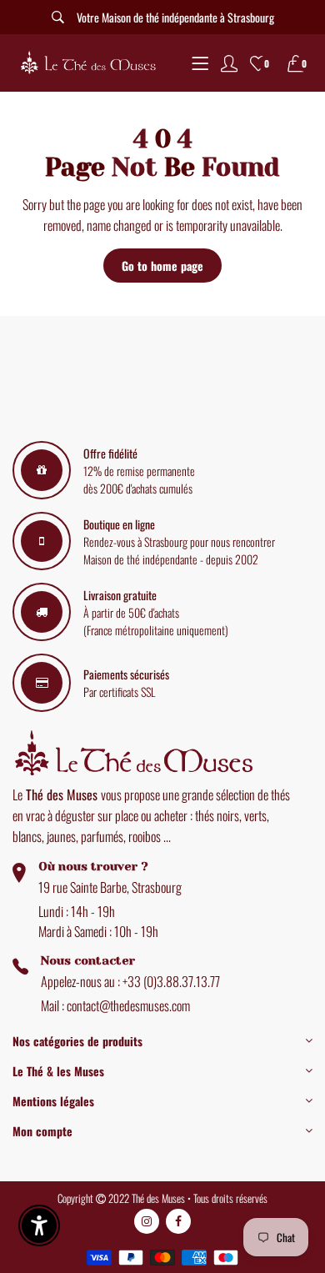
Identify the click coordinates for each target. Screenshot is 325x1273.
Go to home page (162, 265)
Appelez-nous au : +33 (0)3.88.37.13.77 (130, 981)
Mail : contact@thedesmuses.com (115, 1005)
